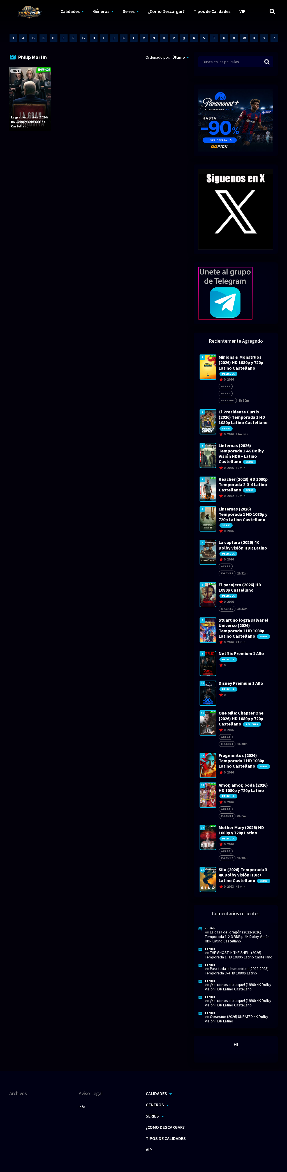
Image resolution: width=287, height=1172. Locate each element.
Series (129, 11)
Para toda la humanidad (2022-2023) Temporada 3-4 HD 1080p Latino (237, 971)
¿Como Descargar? (166, 11)
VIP (242, 11)
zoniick (210, 928)
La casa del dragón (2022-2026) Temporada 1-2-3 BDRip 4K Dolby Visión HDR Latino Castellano (237, 937)
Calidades (70, 11)
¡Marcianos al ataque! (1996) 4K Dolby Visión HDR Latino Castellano (238, 987)
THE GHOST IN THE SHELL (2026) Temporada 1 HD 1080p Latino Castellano (238, 955)
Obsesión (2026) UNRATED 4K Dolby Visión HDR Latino (236, 1019)
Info (82, 1106)
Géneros (101, 11)
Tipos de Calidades (212, 11)
